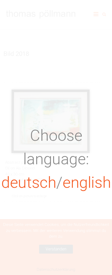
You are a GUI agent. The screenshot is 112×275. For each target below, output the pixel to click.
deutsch (28, 182)
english (87, 182)
